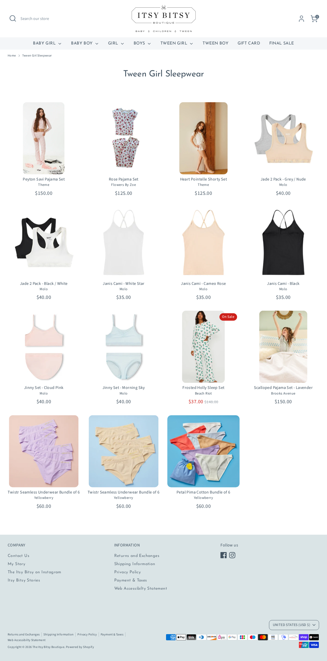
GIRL (114, 43)
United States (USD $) (291, 625)
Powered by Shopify (80, 647)
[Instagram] (232, 555)
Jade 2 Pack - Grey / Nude (283, 179)
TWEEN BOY (215, 43)
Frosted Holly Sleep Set (203, 387)
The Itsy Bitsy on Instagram (34, 572)
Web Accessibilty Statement (140, 589)
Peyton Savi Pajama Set (44, 179)
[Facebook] (223, 555)
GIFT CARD (249, 43)
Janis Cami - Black (283, 283)
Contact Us (18, 556)
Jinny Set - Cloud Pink (44, 387)
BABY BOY (82, 43)
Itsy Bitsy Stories (24, 580)
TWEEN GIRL (174, 43)
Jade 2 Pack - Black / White (44, 283)
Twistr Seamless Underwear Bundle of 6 (44, 492)
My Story (16, 564)
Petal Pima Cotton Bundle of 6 (203, 492)
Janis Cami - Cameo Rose (203, 283)
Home (12, 56)
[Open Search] (13, 18)
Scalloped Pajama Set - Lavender (283, 387)
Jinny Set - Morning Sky (123, 387)
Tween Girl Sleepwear (37, 56)
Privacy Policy (127, 572)
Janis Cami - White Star (123, 283)
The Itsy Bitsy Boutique (48, 647)
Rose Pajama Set (123, 179)
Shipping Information (134, 564)
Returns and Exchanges (136, 556)
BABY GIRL (45, 43)
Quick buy (44, 166)
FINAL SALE (281, 43)
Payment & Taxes (130, 580)
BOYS (140, 43)
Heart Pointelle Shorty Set (203, 179)
